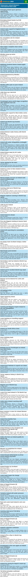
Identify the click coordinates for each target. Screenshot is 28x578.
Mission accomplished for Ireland (11, 448)
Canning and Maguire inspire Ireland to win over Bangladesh (12, 307)
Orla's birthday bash (6, 337)
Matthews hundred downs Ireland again (12, 64)
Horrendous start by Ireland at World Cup (13, 261)
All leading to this (5, 290)
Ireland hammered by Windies (9, 74)
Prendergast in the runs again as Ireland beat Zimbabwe (13, 546)
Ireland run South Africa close (9, 328)
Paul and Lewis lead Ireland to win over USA (12, 502)
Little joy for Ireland (6, 205)
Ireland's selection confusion (9, 527)
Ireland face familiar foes (8, 419)
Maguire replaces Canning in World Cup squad (13, 196)
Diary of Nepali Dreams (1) (8, 556)
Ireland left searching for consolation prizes (12, 230)
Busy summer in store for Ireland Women (13, 411)
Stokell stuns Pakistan (7, 356)
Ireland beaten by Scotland (8, 466)
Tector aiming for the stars (8, 162)
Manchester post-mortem (8, 251)
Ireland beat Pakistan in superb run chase (13, 365)
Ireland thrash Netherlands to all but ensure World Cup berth (11, 455)
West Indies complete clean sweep (11, 46)
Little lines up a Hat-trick (8, 92)
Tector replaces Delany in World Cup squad (12, 375)
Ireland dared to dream (7, 215)
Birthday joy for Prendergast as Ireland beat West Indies (12, 348)
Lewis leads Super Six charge (9, 475)
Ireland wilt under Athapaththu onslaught (13, 142)
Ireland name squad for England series (12, 29)
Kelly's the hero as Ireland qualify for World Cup (12, 437)
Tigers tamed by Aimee (7, 296)
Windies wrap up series (7, 54)
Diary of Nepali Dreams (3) (8, 484)
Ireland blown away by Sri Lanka (10, 152)
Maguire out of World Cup (8, 385)
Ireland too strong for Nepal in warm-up (12, 563)
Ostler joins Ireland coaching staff (11, 401)
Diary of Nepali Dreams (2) (8, 518)
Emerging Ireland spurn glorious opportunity (10, 10)
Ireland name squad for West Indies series (13, 113)
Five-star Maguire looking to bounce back (13, 221)
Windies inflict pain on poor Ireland (11, 84)
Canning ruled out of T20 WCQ (10, 511)
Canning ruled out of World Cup (10, 188)
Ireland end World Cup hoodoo (10, 121)
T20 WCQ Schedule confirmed (9, 571)
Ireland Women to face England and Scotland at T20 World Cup (11, 428)
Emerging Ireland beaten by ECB (10, 20)
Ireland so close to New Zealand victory (12, 169)
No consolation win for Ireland (10, 38)
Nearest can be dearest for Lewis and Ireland (12, 279)
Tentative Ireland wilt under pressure (12, 493)
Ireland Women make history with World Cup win (13, 132)
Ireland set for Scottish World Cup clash (13, 270)
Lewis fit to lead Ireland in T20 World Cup (13, 392)
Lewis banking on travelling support (11, 318)
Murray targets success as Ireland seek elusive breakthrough (12, 178)
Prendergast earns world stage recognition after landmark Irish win (14, 101)
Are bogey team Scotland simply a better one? (13, 242)
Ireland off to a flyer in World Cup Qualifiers (11, 535)
